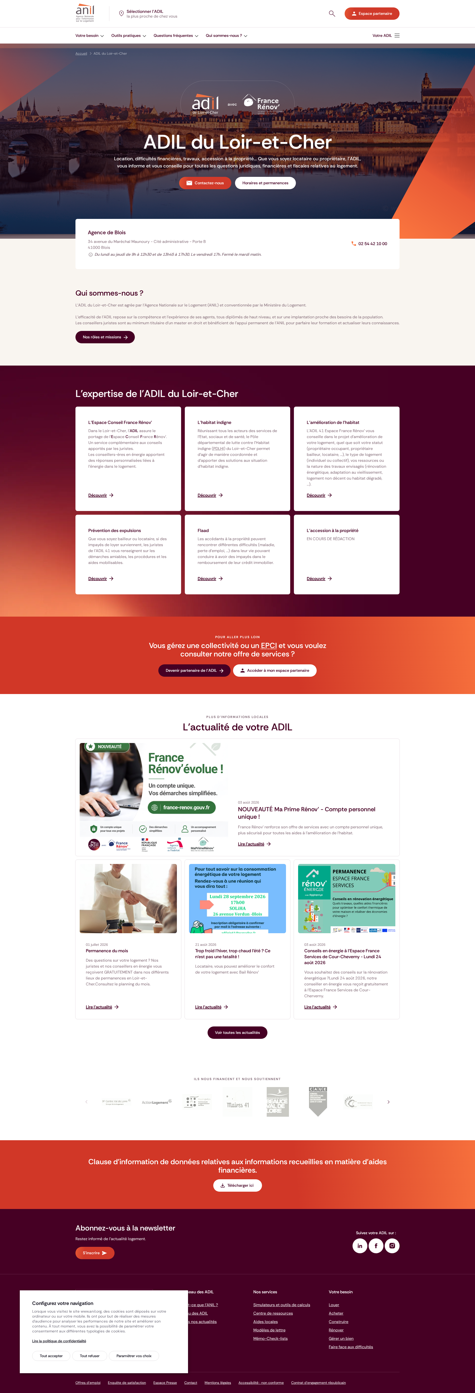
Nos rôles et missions (102, 337)
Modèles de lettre (269, 1330)
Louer (334, 1304)
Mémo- (270, 1338)
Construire (338, 1321)
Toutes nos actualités (197, 1321)
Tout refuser (89, 1355)
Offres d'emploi (87, 1382)
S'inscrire (91, 1252)
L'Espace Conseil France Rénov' (120, 422)
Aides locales (265, 1321)
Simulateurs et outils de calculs (281, 1304)
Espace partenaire (375, 13)
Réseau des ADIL (193, 1313)
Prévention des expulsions (114, 531)
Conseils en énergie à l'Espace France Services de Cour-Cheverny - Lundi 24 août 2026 (342, 957)
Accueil (81, 53)
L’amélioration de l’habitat (333, 422)
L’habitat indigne (214, 422)
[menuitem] (386, 35)
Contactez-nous (209, 183)
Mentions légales (218, 1382)
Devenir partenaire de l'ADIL (191, 670)
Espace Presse (165, 1382)
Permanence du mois (107, 951)
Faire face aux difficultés (351, 1346)
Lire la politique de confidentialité (59, 1341)
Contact (190, 1382)
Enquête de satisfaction (127, 1382)
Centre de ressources (273, 1313)
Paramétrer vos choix (134, 1355)
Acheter (336, 1313)
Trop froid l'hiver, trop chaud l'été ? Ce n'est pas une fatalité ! (232, 954)
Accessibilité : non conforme (261, 1382)
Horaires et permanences (265, 183)
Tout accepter (51, 1355)
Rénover (336, 1330)
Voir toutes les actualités (237, 1032)
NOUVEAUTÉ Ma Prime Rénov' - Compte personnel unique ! (306, 813)
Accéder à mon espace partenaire (278, 670)
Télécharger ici (241, 1185)
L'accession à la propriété (332, 531)
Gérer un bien (341, 1338)
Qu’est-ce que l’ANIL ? (198, 1304)
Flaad (203, 531)
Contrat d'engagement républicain (318, 1382)
